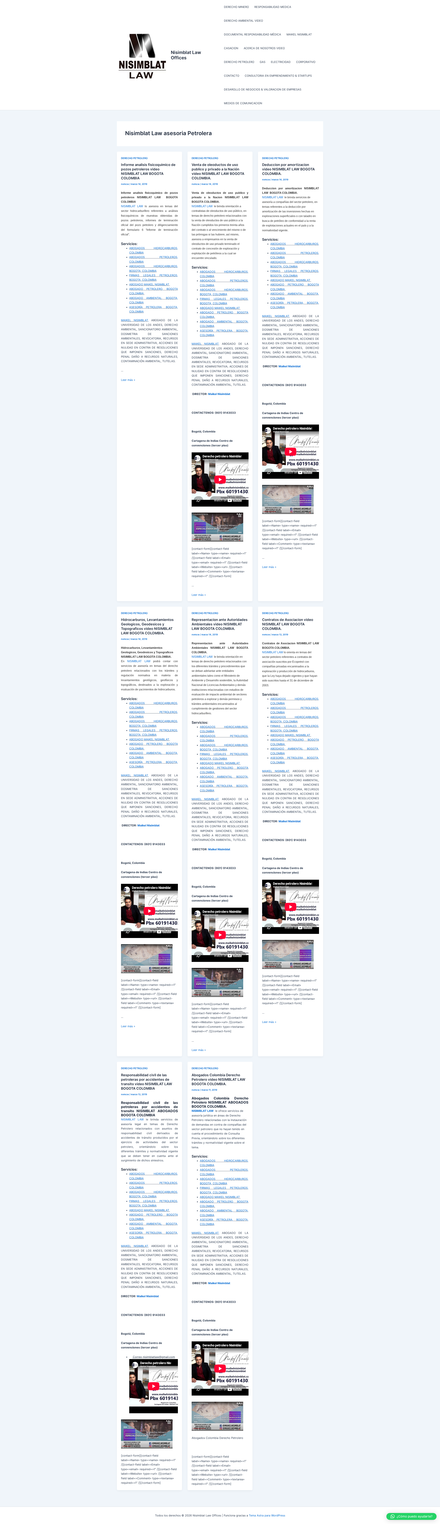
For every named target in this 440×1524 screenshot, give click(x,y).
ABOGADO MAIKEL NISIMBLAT (149, 284)
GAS (262, 62)
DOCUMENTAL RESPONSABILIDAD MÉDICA (252, 34)
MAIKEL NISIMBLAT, (135, 320)
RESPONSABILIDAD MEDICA (272, 7)
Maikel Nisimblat (219, 394)
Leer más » (128, 380)
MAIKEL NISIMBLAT (299, 34)
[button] (411, 1516)
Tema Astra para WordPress (267, 1515)
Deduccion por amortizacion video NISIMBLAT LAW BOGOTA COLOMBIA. (288, 169)
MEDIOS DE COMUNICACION (243, 103)
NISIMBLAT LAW (132, 206)
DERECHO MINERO (236, 7)
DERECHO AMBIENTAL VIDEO (243, 20)
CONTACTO (231, 75)
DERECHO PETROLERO (239, 62)
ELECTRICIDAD (281, 62)
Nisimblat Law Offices (186, 55)
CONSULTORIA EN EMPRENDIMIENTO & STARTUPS (278, 75)
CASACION (231, 48)
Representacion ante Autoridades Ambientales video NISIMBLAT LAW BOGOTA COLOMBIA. (220, 624)
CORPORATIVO (305, 62)
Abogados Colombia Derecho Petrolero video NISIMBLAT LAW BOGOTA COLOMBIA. (218, 1079)
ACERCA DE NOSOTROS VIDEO (264, 48)
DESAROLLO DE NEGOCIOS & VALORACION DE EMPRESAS (262, 89)
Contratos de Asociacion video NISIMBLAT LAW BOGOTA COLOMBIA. (287, 624)
